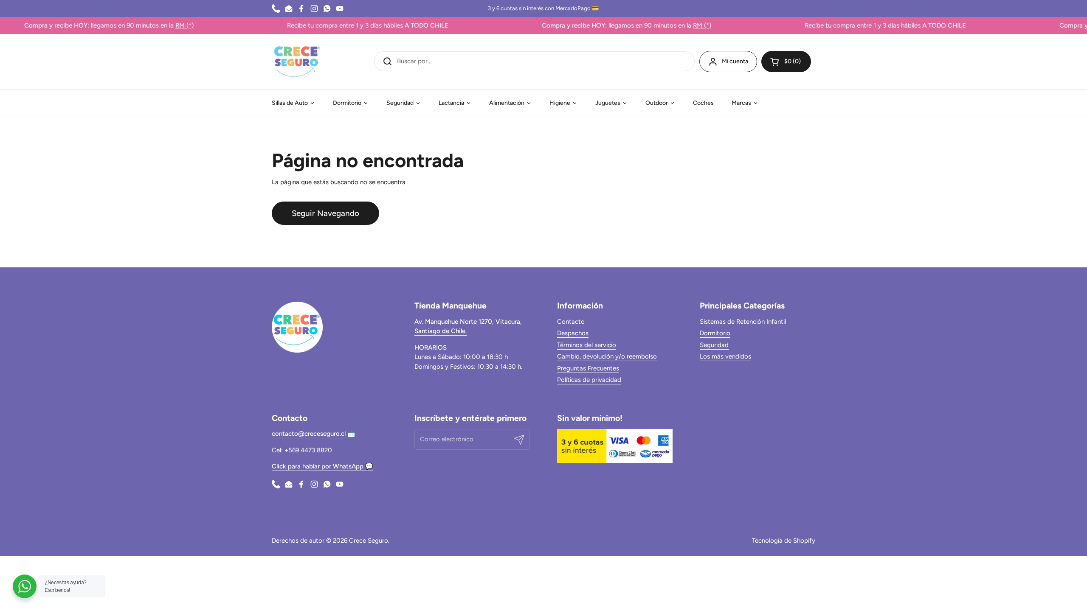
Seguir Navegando (325, 213)
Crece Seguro (368, 540)
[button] (786, 61)
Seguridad (714, 345)
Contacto (571, 321)
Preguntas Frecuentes (588, 368)
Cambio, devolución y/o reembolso (607, 356)
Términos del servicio (586, 345)
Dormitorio (715, 333)
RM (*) (167, 25)
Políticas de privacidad (589, 380)
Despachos (573, 333)
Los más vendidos (725, 356)
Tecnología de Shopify (783, 540)
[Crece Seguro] (297, 61)
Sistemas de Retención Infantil (743, 321)
